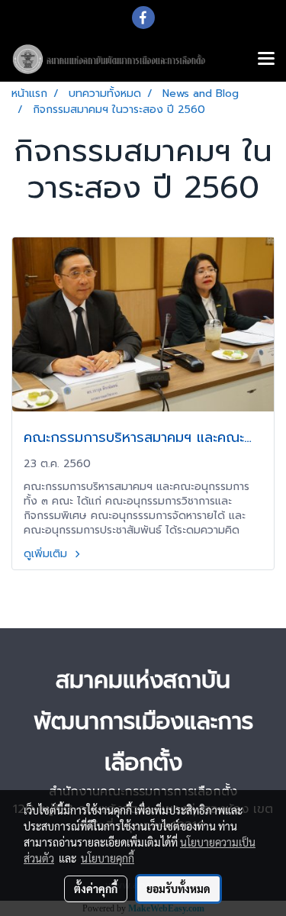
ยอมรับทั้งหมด (178, 888)
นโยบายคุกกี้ (107, 858)
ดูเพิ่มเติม (47, 554)
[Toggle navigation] (266, 59)
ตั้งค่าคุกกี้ (95, 888)
